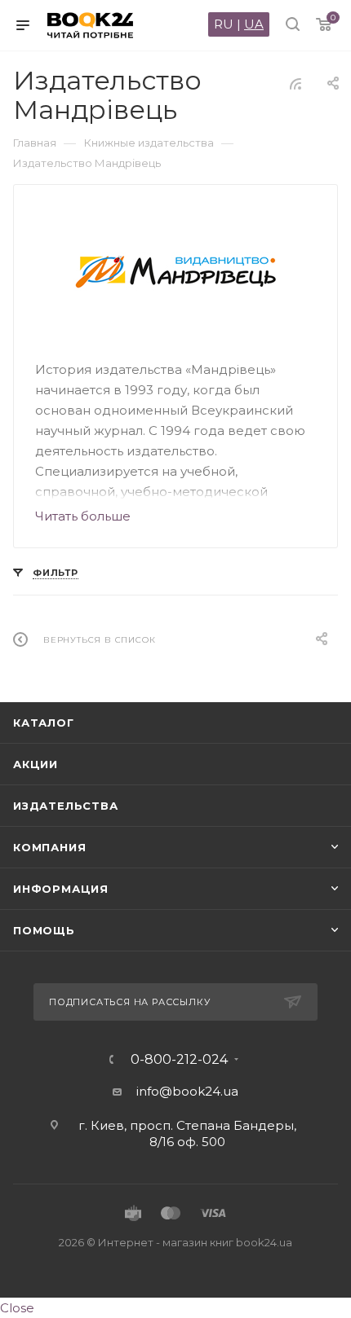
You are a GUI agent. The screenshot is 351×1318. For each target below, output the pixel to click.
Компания (49, 847)
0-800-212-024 (179, 1059)
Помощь (44, 930)
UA (254, 24)
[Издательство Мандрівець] (176, 273)
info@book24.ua (187, 1091)
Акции (35, 764)
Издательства (65, 805)
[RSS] (295, 83)
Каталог (43, 722)
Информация (61, 888)
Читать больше (83, 516)
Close (17, 1308)
